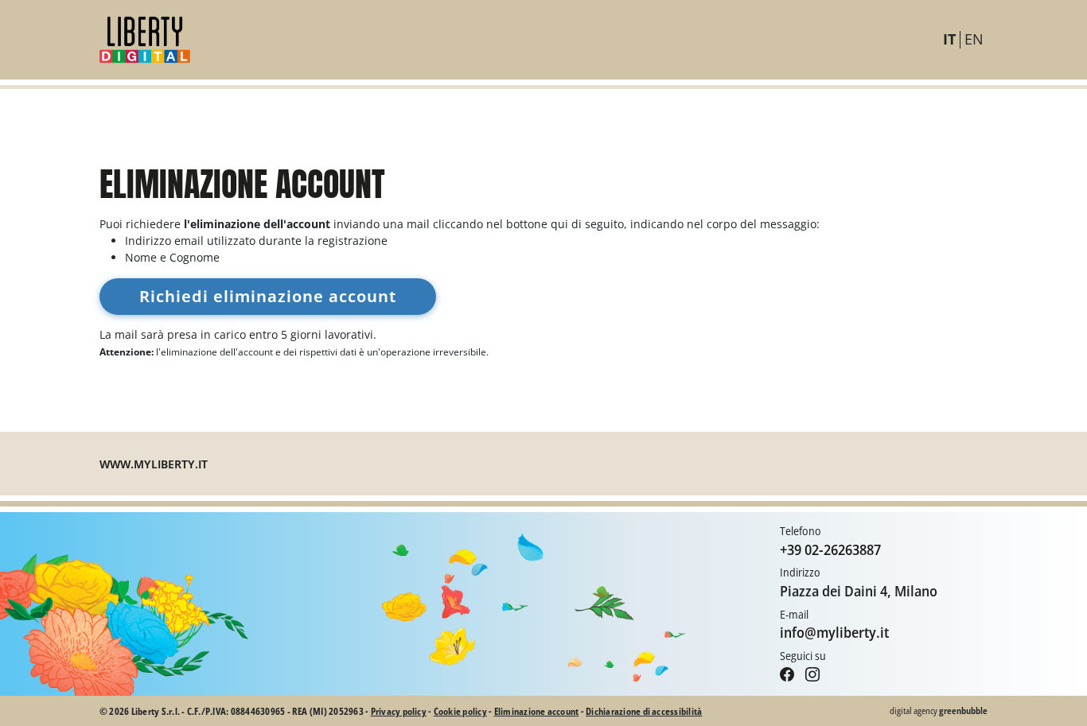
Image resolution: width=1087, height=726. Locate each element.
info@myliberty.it (834, 632)
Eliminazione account (536, 711)
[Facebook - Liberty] (788, 674)
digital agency (939, 710)
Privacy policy (399, 711)
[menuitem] (949, 40)
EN (974, 40)
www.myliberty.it (153, 464)
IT (949, 40)
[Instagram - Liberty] (812, 674)
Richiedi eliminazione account (267, 296)
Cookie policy (460, 711)
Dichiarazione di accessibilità (644, 711)
